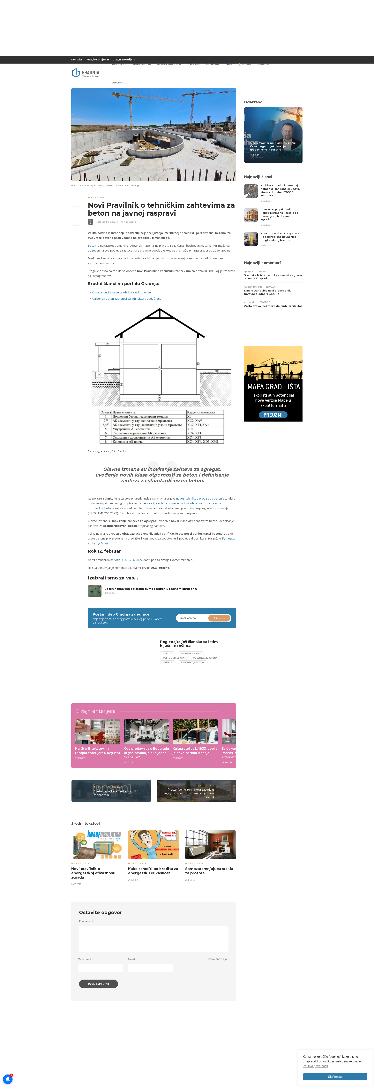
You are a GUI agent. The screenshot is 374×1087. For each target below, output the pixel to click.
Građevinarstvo (169, 64)
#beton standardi (173, 657)
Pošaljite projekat (97, 59)
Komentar (86, 921)
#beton (167, 653)
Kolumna (212, 64)
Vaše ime (84, 959)
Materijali (97, 197)
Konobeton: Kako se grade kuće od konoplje (121, 292)
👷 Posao (244, 64)
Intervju (193, 64)
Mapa (228, 64)
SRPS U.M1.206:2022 (128, 560)
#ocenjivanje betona (205, 657)
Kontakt (76, 59)
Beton (92, 245)
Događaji (263, 64)
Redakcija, (100, 222)
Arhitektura (141, 64)
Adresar (118, 82)
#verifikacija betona (193, 662)
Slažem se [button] (335, 1076)
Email (132, 959)
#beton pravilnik (191, 653)
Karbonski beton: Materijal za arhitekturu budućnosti (126, 298)
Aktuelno (119, 64)
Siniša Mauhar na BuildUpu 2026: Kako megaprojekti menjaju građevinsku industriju (272, 146)
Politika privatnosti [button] (315, 1066)
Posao (117, 787)
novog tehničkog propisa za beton (199, 498)
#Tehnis (167, 662)
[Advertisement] (119, 667)
